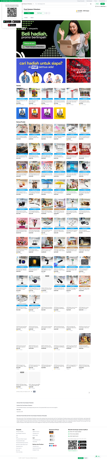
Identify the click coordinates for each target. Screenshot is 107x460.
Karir (17, 435)
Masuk (97, 3)
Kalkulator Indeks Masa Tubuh (22, 444)
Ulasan (32, 17)
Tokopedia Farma (19, 446)
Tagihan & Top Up (36, 431)
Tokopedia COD (36, 433)
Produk (26, 17)
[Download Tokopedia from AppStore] (82, 445)
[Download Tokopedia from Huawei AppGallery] (82, 448)
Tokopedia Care (36, 446)
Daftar (102, 3)
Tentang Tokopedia (19, 431)
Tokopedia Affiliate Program (21, 438)
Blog (17, 437)
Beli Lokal (18, 450)
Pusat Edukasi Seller (37, 439)
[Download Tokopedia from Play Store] (82, 442)
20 (29, 391)
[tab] (26, 17)
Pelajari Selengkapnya (72, 450)
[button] (101, 6)
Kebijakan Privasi (36, 449)
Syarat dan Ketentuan (37, 448)
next (65, 71)
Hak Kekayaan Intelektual (21, 433)
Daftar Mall (35, 441)
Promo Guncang (19, 451)
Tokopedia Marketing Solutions (22, 442)
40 (31, 391)
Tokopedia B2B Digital (20, 440)
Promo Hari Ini (18, 448)
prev (17, 71)
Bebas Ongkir (35, 435)
